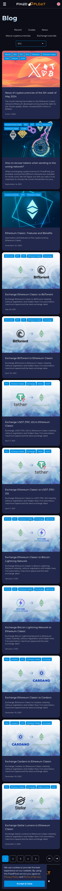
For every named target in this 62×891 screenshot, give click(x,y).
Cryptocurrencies (11, 195)
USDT (23, 58)
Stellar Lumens (43, 787)
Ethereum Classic (49, 54)
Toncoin (15, 58)
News (45, 29)
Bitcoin (8, 54)
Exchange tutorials (46, 35)
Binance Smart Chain (13, 125)
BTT (17, 256)
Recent (18, 29)
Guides (31, 29)
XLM (53, 787)
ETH (27, 54)
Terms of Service (32, 877)
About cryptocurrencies (18, 35)
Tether (40, 384)
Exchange (48, 256)
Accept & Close (24, 883)
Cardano (14, 659)
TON (7, 58)
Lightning (49, 519)
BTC (15, 54)
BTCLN (7, 519)
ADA (6, 659)
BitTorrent (9, 256)
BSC (26, 125)
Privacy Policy (11, 877)
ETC (21, 54)
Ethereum (36, 54)
